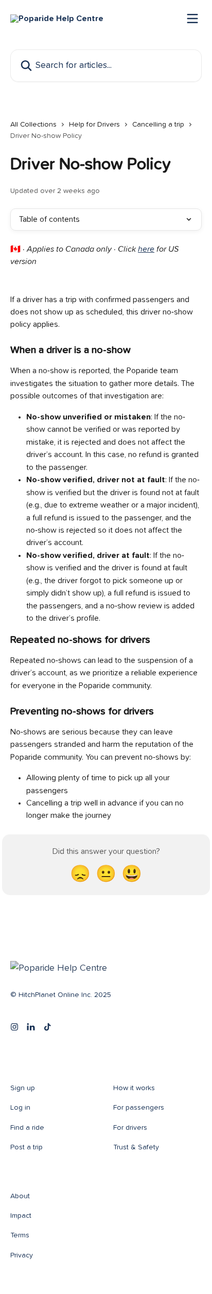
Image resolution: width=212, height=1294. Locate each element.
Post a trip (26, 1147)
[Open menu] (192, 18)
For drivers (130, 1127)
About (20, 1196)
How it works (134, 1088)
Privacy (21, 1255)
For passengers (138, 1107)
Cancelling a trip (158, 124)
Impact (20, 1215)
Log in (20, 1107)
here (146, 249)
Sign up (22, 1088)
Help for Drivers (94, 124)
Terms (19, 1235)
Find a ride (27, 1127)
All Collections (33, 124)
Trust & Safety (136, 1147)
